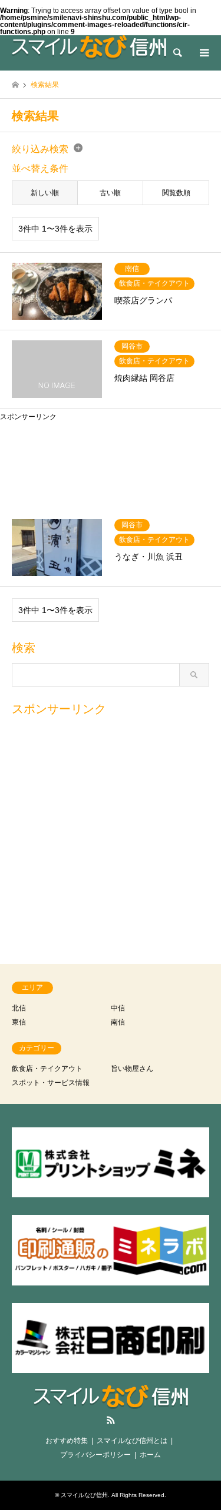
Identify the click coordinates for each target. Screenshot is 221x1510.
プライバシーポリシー (95, 1455)
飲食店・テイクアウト (47, 1068)
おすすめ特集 (66, 1441)
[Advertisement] (110, 462)
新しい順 (45, 193)
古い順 (110, 193)
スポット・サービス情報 (51, 1083)
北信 (19, 1008)
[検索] (176, 53)
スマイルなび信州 (84, 1495)
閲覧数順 (176, 193)
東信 (19, 1022)
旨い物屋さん (132, 1068)
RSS (111, 1420)
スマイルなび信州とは (132, 1441)
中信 (118, 1008)
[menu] (203, 53)
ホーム (150, 1455)
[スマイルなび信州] (89, 47)
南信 (118, 1022)
